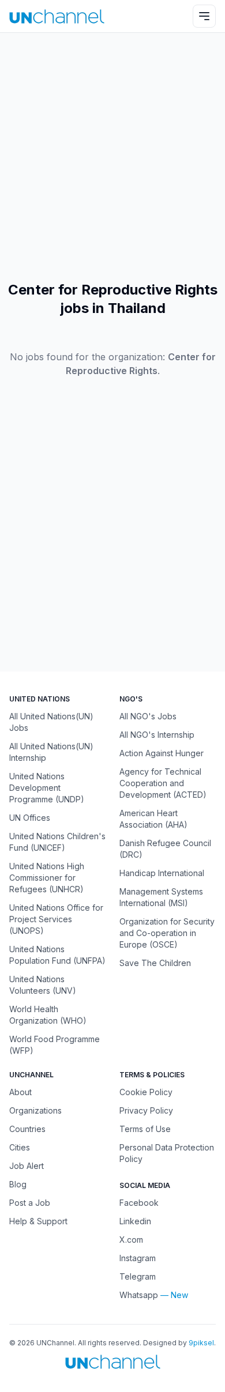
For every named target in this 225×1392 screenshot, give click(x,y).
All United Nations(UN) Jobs (51, 722)
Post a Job (29, 1203)
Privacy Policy (146, 1110)
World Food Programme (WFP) (54, 1044)
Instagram (137, 1258)
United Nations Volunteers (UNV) (42, 984)
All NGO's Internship (156, 735)
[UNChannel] (56, 16)
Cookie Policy (145, 1092)
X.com (131, 1239)
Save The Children (155, 963)
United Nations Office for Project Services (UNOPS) (56, 919)
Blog (18, 1184)
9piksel (201, 1342)
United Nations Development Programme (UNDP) (46, 787)
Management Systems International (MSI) (161, 897)
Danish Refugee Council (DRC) (165, 848)
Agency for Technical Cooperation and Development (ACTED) (163, 783)
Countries (27, 1129)
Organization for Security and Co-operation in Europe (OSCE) (167, 932)
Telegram (137, 1276)
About (20, 1092)
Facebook (139, 1203)
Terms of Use (145, 1129)
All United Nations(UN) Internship (51, 752)
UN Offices (29, 818)
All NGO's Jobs (148, 716)
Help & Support (38, 1221)
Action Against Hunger (161, 753)
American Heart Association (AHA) (153, 818)
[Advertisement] (112, 156)
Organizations (35, 1110)
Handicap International (161, 873)
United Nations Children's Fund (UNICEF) (57, 841)
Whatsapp (138, 1295)
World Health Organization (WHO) (48, 1014)
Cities (19, 1147)
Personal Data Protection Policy (166, 1153)
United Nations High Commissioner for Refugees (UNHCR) (46, 877)
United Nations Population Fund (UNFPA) (57, 954)
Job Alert (26, 1166)
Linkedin (135, 1221)
